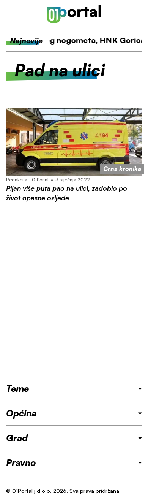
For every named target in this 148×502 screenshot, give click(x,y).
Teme (17, 388)
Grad (17, 437)
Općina (21, 413)
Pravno (21, 462)
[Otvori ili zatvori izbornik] (137, 14)
